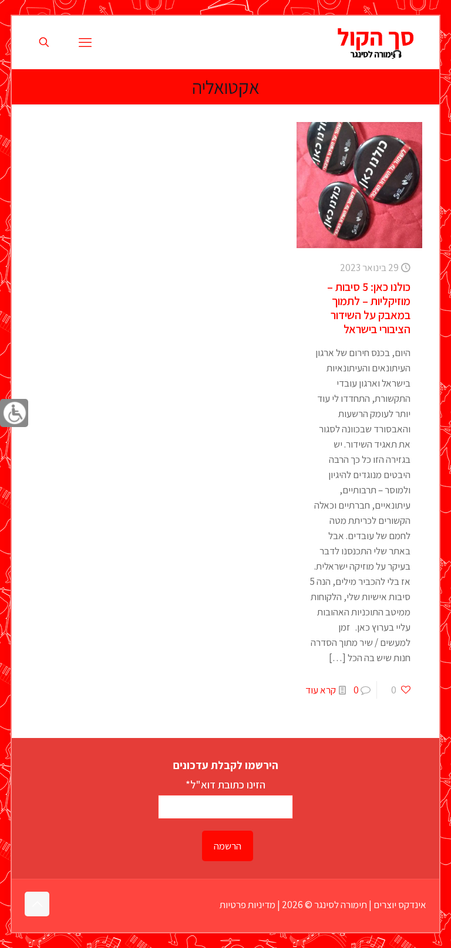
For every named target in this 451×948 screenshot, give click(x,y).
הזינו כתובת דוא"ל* (225, 784)
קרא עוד (320, 689)
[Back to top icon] (37, 904)
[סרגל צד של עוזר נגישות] (14, 413)
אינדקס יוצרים (399, 904)
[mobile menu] (85, 42)
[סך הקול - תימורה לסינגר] (375, 42)
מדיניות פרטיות (247, 904)
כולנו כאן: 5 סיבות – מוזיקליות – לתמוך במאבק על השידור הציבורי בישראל (368, 308)
